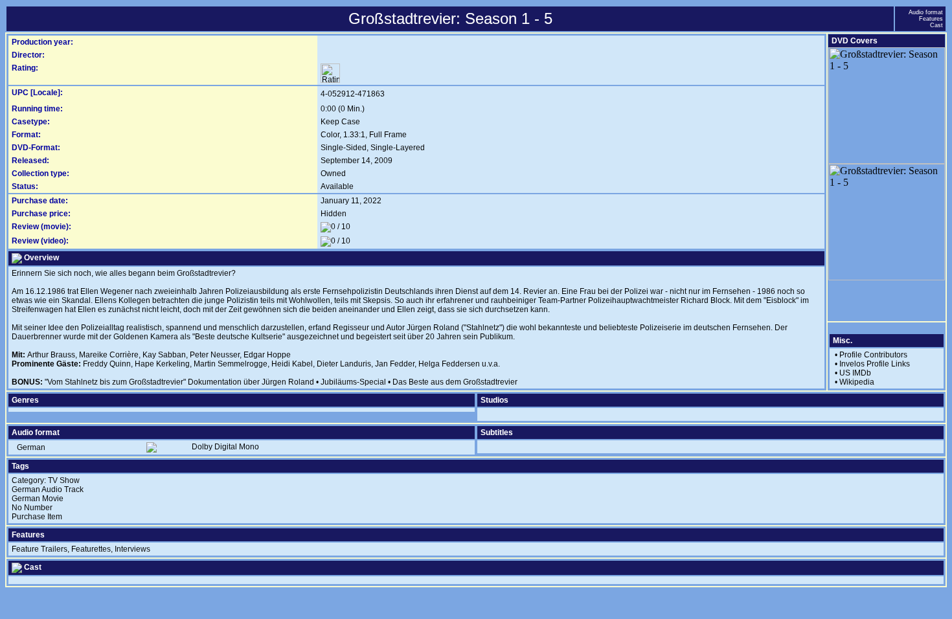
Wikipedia (856, 382)
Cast (936, 25)
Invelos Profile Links (874, 363)
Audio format (926, 12)
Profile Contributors (873, 354)
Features (931, 19)
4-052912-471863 (353, 93)
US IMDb (855, 372)
